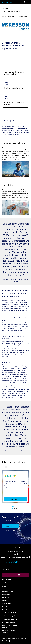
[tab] (12, 508)
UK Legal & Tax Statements (9, 619)
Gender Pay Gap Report (8, 616)
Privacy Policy (6, 594)
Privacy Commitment (8, 591)
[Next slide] (6, 467)
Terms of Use (5, 597)
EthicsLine (4, 606)
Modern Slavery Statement (9, 610)
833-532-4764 (7, 570)
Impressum (5, 600)
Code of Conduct (6, 603)
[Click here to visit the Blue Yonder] (2, 6)
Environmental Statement (9, 622)
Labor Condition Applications (10, 613)
